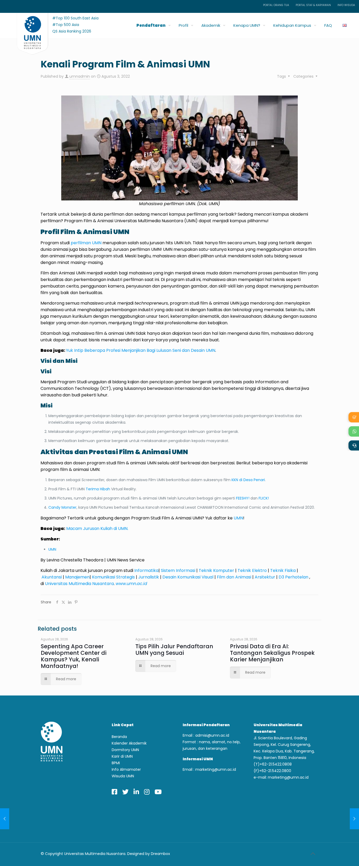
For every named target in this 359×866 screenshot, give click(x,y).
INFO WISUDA (346, 5)
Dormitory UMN (125, 749)
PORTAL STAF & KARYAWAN (313, 5)
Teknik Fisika (283, 570)
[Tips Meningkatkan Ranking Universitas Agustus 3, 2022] (4, 818)
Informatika (146, 570)
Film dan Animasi (234, 577)
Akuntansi (52, 577)
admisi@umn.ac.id (212, 735)
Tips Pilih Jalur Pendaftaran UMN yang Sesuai (174, 649)
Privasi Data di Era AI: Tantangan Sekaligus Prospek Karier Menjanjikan (272, 652)
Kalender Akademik (129, 743)
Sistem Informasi (178, 570)
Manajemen (77, 577)
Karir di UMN (122, 756)
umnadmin (79, 76)
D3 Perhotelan (293, 577)
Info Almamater (126, 769)
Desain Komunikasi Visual (187, 577)
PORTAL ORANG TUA (276, 5)
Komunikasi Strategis (113, 577)
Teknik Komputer (216, 570)
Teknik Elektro (252, 570)
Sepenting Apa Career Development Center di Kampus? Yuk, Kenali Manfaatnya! (73, 656)
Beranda (119, 736)
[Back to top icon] (312, 853)
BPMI (116, 763)
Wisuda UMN (123, 776)
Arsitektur (265, 577)
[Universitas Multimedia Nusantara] (27, 24)
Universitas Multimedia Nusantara (79, 584)
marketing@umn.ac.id (215, 769)
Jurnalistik (148, 577)
